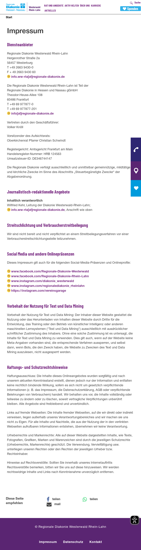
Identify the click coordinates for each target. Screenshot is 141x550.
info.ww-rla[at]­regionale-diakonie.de (38, 77)
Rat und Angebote (53, 5)
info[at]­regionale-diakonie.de (32, 113)
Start (9, 17)
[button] (55, 499)
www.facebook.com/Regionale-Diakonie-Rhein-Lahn (50, 276)
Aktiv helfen (72, 5)
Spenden (132, 9)
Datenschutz (73, 542)
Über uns (85, 5)
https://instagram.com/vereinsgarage (38, 291)
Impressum (48, 542)
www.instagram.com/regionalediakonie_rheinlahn (48, 286)
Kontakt (95, 542)
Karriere (96, 5)
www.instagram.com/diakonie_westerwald (42, 281)
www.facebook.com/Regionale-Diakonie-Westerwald (50, 271)
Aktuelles (50, 10)
